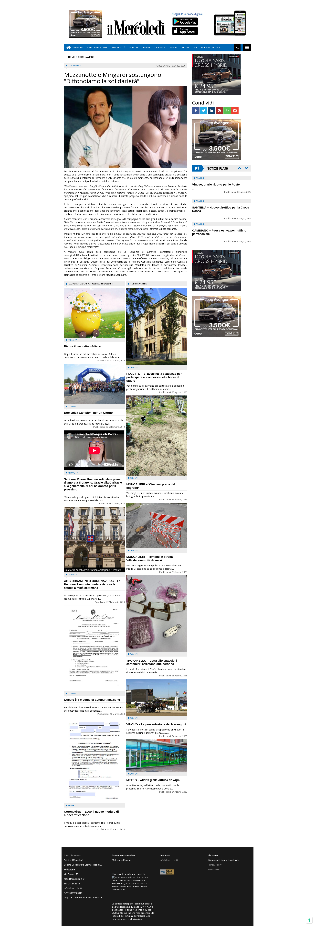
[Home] (68, 47)
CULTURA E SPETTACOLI (206, 47)
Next (246, 168)
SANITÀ (71, 805)
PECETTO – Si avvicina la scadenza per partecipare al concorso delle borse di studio (154, 377)
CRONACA (159, 47)
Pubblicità (118, 47)
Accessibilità (214, 869)
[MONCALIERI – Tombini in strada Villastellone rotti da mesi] (156, 525)
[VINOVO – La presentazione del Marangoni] (156, 697)
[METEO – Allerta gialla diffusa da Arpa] (156, 755)
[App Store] (185, 31)
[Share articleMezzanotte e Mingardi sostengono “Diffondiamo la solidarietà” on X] (203, 110)
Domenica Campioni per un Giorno (88, 412)
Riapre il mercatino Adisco (82, 346)
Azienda (78, 47)
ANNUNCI (134, 47)
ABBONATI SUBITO (97, 47)
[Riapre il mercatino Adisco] (94, 313)
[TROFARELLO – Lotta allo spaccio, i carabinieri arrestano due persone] (156, 613)
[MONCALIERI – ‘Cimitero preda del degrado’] (156, 435)
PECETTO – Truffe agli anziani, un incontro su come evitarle (216, 186)
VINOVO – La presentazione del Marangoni (156, 724)
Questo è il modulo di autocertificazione (92, 699)
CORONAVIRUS (86, 56)
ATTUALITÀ (73, 472)
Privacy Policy (214, 864)
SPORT (185, 47)
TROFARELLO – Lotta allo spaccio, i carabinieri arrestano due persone (151, 662)
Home (71, 56)
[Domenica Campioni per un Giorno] (94, 384)
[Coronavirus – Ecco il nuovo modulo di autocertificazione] (94, 760)
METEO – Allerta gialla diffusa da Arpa (153, 780)
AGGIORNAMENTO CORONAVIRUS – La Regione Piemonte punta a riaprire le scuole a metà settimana (92, 584)
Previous (239, 168)
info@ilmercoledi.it (73, 888)
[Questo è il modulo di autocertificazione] (94, 648)
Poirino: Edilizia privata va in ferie (215, 207)
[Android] (185, 21)
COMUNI (173, 47)
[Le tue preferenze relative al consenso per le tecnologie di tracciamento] (309, 920)
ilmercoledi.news (72, 855)
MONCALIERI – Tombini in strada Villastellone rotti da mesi (149, 558)
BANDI (146, 47)
